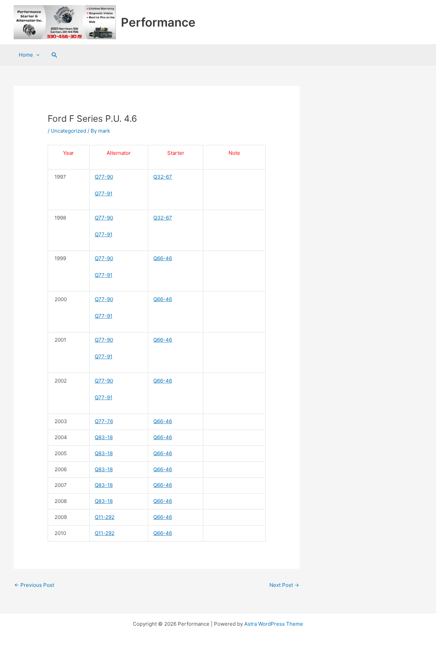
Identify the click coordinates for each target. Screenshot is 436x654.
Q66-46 (162, 258)
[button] (54, 55)
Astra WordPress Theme (273, 624)
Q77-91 (103, 193)
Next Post (284, 585)
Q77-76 (104, 421)
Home (26, 54)
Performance (158, 22)
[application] (36, 55)
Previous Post (34, 585)
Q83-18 (104, 437)
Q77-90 (104, 177)
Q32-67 (162, 177)
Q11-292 (104, 517)
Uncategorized (68, 131)
